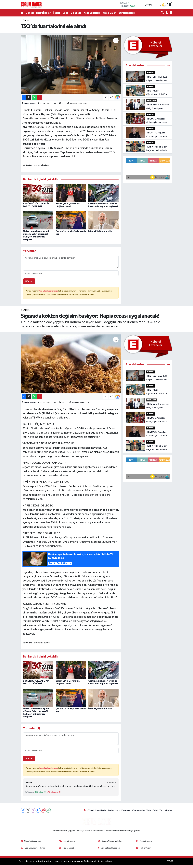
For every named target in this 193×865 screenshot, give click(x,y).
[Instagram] (33, 810)
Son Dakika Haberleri (110, 848)
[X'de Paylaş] (28, 97)
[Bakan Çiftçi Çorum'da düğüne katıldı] (71, 192)
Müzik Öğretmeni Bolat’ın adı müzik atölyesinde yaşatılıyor (157, 93)
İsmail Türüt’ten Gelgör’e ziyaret (157, 106)
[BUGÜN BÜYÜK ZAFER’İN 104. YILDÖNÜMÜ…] (38, 192)
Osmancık (151, 101)
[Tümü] (168, 65)
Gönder (29, 281)
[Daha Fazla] (39, 97)
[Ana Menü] (171, 13)
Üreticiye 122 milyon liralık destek (156, 79)
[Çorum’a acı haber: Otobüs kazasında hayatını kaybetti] (103, 192)
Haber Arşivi (145, 848)
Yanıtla (31, 792)
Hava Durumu (69, 841)
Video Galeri (109, 13)
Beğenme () (55, 792)
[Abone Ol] (117, 97)
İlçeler (56, 13)
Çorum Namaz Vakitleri (112, 841)
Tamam (170, 861)
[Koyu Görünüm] (166, 13)
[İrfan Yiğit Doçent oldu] (103, 220)
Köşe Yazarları (92, 13)
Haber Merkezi (30, 103)
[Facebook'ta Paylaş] (24, 97)
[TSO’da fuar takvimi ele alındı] (71, 64)
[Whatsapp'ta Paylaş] (34, 97)
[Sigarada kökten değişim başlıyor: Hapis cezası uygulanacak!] (71, 363)
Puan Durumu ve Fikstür (34, 848)
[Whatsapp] (48, 810)
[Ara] (162, 13)
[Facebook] (23, 810)
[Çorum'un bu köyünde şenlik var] (71, 220)
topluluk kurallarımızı (48, 291)
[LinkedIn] (38, 810)
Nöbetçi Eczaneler (32, 841)
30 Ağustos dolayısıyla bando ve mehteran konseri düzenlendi (156, 121)
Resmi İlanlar (43, 13)
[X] (28, 810)
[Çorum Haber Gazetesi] (31, 5)
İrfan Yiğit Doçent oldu (100, 231)
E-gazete (76, 13)
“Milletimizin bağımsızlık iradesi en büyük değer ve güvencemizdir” (157, 149)
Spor (65, 13)
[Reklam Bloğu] (147, 47)
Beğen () (41, 792)
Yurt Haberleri (127, 13)
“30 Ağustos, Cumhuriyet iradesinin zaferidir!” (157, 134)
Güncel (30, 13)
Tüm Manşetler (69, 848)
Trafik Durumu (146, 841)
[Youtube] (43, 810)
